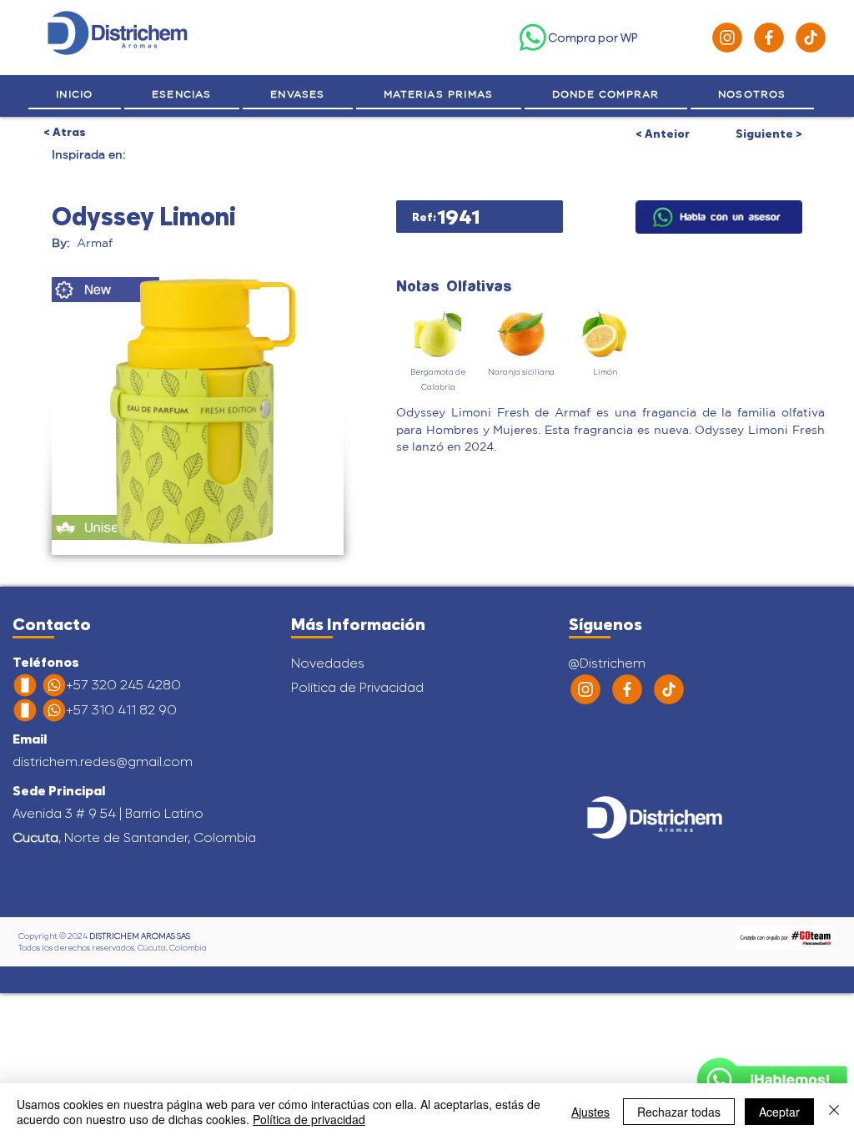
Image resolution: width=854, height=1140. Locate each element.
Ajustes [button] (590, 1111)
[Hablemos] (718, 217)
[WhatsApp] (533, 37)
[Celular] (25, 685)
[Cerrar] (834, 1112)
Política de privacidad (309, 1119)
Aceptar (779, 1111)
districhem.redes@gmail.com (103, 761)
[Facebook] (769, 37)
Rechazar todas (679, 1111)
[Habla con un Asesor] (772, 1080)
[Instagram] (727, 37)
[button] (752, 94)
